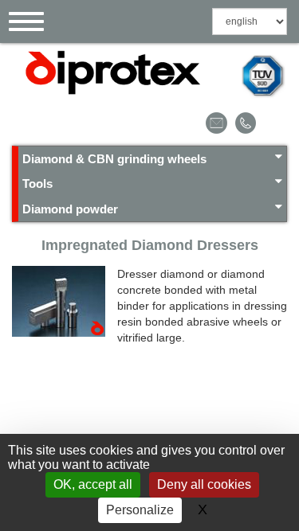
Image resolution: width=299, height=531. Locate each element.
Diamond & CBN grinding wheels (114, 159)
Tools (37, 183)
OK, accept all (92, 484)
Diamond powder (70, 209)
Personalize (140, 510)
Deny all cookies (204, 484)
